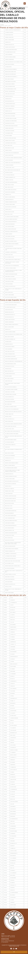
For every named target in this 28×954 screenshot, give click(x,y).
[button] (25, 3)
